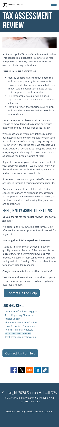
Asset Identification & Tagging (21, 311)
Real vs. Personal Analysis (19, 329)
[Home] (13, 5)
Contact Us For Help (22, 293)
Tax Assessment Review (18, 333)
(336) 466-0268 (32, 401)
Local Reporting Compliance (20, 326)
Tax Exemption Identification (20, 337)
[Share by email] (29, 370)
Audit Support (12, 318)
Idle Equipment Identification (21, 322)
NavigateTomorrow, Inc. (40, 411)
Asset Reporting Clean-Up (19, 315)
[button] (45, 370)
